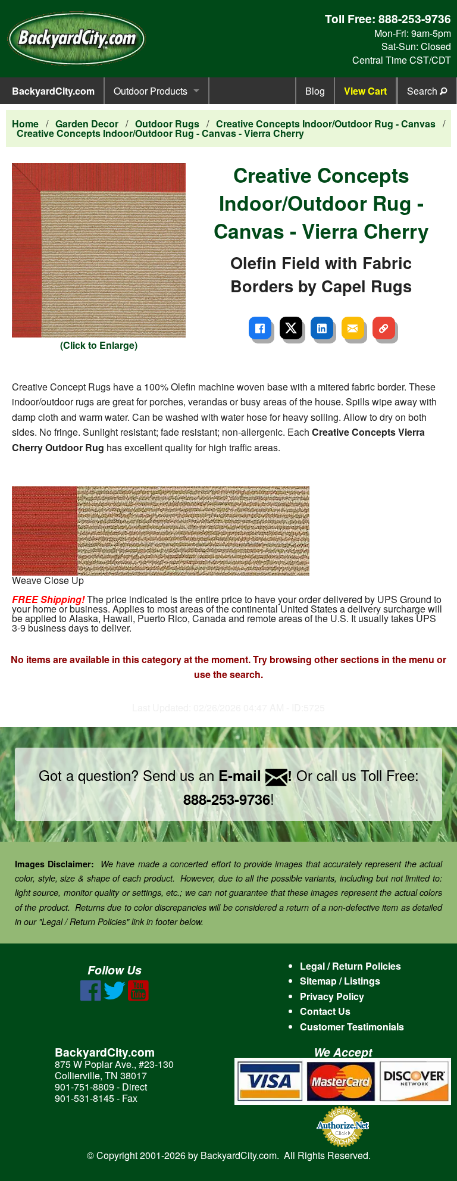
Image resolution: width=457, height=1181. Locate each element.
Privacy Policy (332, 996)
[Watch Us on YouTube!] (138, 997)
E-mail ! (255, 775)
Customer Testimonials (352, 1026)
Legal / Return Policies (350, 966)
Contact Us (325, 1011)
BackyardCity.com (53, 91)
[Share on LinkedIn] (322, 328)
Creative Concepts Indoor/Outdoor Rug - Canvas (326, 123)
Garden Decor (86, 123)
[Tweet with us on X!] (115, 997)
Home (25, 123)
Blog (315, 91)
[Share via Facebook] (260, 328)
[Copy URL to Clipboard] (384, 328)
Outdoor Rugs (167, 123)
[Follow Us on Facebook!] (90, 997)
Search (423, 91)
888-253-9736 (414, 18)
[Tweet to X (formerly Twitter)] (291, 328)
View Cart (365, 91)
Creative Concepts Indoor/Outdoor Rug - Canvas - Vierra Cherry (160, 133)
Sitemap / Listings (340, 981)
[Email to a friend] (353, 328)
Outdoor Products (150, 91)
